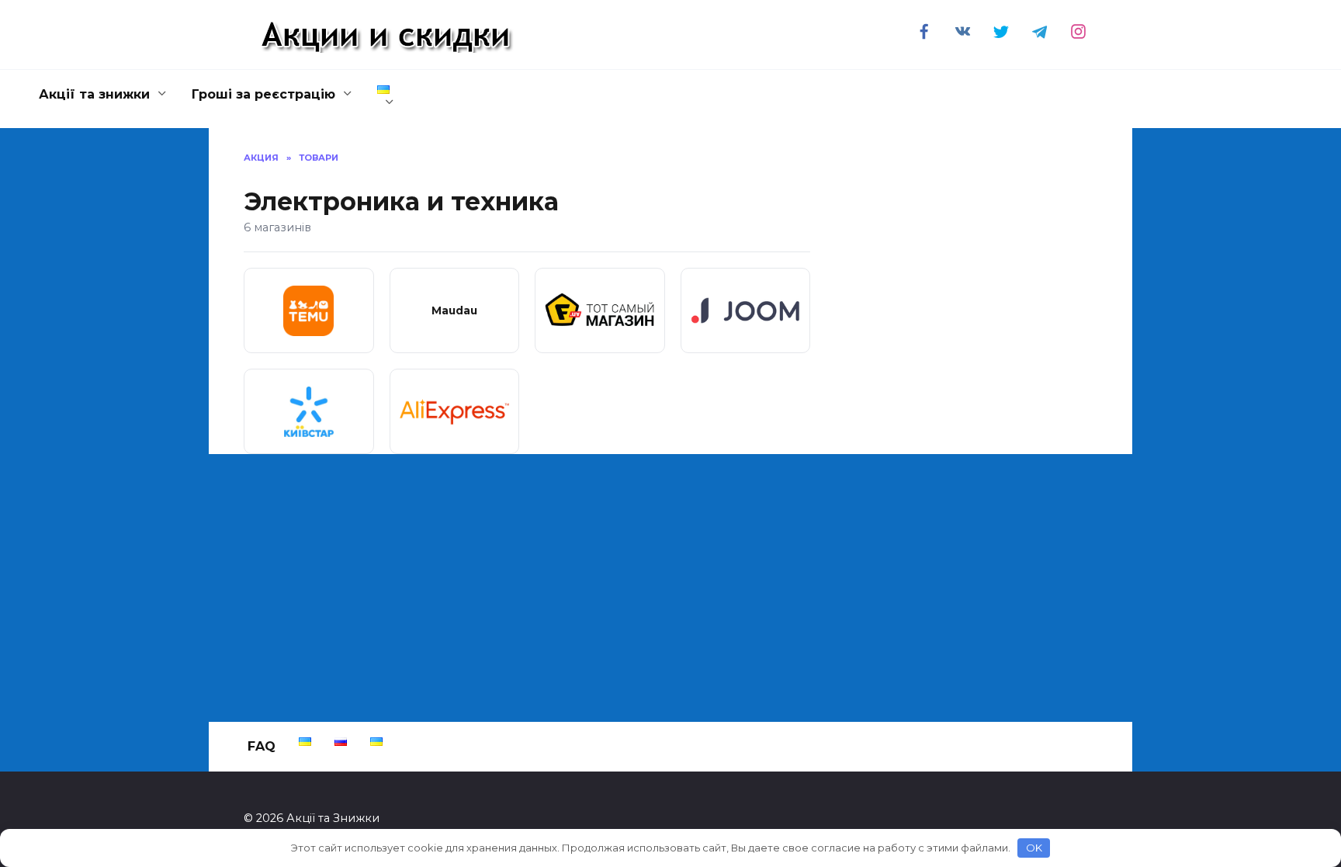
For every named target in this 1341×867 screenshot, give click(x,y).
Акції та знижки (94, 94)
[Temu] (309, 310)
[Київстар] (309, 411)
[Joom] (746, 310)
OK (1034, 847)
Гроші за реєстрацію (263, 94)
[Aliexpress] (455, 411)
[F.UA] (600, 310)
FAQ (261, 746)
